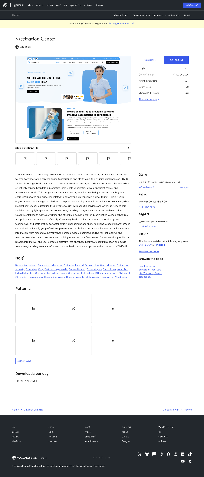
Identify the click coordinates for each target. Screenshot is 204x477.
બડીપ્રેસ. (162, 441)
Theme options (35, 277)
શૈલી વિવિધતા (20, 277)
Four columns (109, 269)
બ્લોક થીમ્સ (122, 269)
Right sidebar (87, 273)
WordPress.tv (91, 441)
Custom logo (122, 265)
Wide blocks (121, 277)
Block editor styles (47, 265)
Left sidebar (53, 273)
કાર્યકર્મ (125, 432)
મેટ (159, 432)
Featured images (77, 269)
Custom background (73, 265)
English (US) (145, 245)
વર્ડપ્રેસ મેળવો (192, 5)
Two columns (106, 277)
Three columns (73, 277)
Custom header (107, 265)
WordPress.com (166, 427)
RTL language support (106, 273)
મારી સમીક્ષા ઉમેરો (146, 187)
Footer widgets (94, 269)
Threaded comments (54, 277)
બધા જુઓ (184, 187)
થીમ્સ (51, 432)
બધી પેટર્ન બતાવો (24, 361)
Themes (16, 15)
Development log (147, 266)
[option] (33, 308)
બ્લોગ (59, 265)
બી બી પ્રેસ (163, 436)
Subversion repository (150, 269)
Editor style (31, 269)
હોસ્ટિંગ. (15, 436)
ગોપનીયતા (16, 441)
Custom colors (92, 265)
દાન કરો (125, 436)
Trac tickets (145, 277)
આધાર (88, 432)
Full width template (24, 273)
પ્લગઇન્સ (53, 436)
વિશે (13, 427)
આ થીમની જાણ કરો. (148, 226)
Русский (160, 245)
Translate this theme (149, 251)
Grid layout (40, 273)
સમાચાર (63, 273)
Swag (126, 441)
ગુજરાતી (43, 458)
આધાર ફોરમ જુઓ (147, 206)
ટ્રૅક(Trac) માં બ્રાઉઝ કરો (150, 273)
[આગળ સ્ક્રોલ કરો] (128, 148)
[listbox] (73, 324)
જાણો (87, 427)
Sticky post (124, 273)
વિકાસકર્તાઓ (90, 436)
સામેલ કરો (126, 427)
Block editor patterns (25, 265)
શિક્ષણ (40, 269)
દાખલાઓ (53, 441)
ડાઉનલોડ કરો (176, 59)
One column (74, 273)
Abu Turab (25, 47)
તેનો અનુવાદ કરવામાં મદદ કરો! (122, 23)
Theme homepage (148, 99)
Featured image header (56, 269)
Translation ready (90, 277)
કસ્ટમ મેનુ (19, 269)
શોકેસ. (52, 427)
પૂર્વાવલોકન (150, 59)
